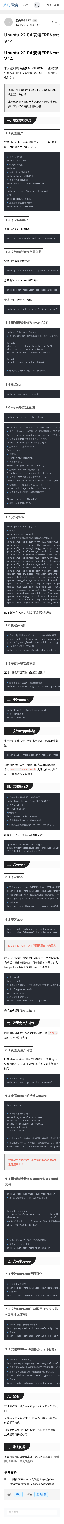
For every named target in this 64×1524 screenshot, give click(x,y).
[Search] (37, 5)
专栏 (25, 4)
